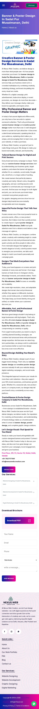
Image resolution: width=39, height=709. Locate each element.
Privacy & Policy (8, 706)
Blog (4, 660)
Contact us (6, 664)
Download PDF (14, 520)
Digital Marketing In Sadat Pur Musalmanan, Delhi (17, 503)
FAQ (3, 656)
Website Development (11, 680)
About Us (6, 648)
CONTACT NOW (8, 469)
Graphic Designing (9, 684)
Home (4, 28)
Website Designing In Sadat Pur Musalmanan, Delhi (16, 482)
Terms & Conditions (22, 706)
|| (14, 706)
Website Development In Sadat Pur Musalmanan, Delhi (18, 493)
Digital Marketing (9, 688)
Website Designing (10, 676)
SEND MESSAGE (9, 578)
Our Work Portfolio (9, 652)
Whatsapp (31, 5)
